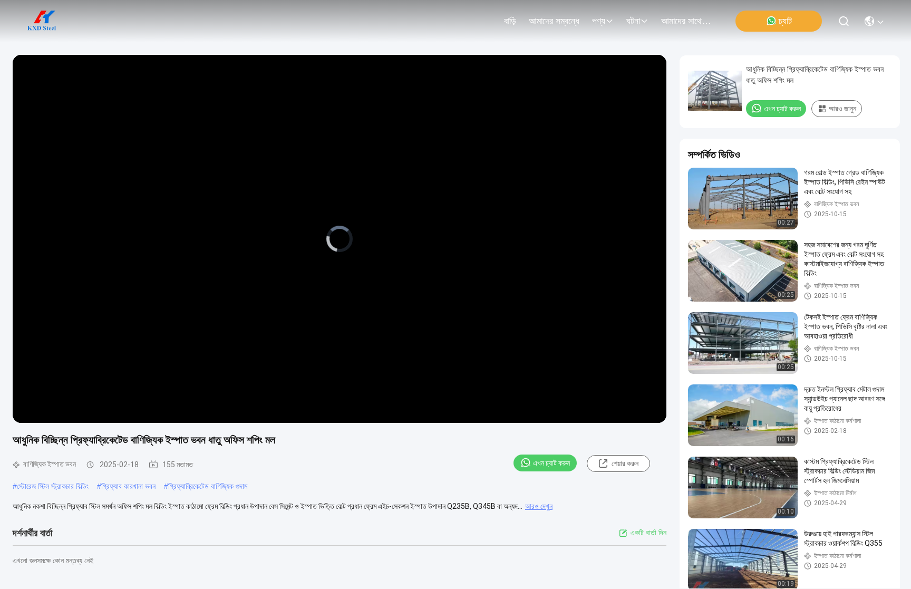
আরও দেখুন (539, 506)
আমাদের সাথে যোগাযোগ (686, 21)
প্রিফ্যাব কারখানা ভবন (128, 486)
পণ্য (598, 21)
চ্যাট (785, 21)
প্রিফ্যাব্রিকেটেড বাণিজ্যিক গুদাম (207, 486)
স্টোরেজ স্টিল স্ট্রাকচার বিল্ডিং (53, 486)
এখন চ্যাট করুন (551, 463)
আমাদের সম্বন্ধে (554, 21)
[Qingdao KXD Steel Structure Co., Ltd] (42, 21)
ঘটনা (633, 21)
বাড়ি (510, 21)
